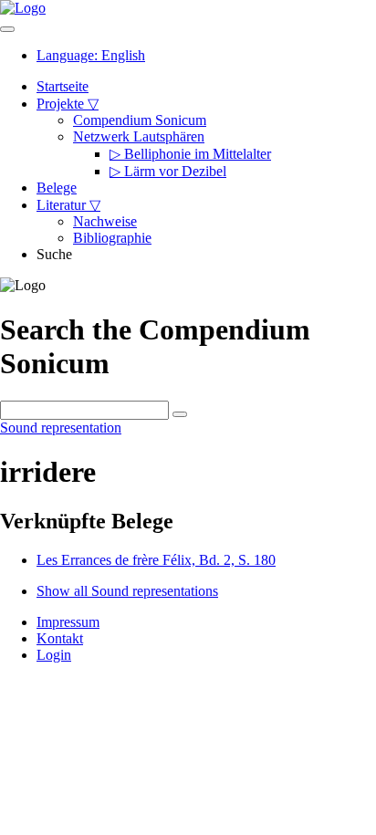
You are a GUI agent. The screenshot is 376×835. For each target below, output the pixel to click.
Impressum (68, 622)
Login (54, 655)
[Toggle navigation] (7, 29)
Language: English (91, 55)
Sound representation (60, 427)
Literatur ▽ (68, 205)
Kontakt (60, 638)
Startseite (63, 86)
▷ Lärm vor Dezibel (168, 171)
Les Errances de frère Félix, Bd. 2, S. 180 (156, 560)
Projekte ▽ (68, 103)
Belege (57, 187)
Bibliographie (112, 237)
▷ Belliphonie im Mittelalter (190, 154)
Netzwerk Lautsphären (138, 136)
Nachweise (105, 221)
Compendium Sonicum (139, 120)
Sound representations (127, 591)
